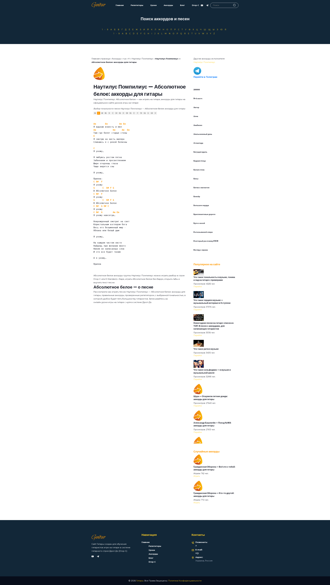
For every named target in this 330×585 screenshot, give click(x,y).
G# (152, 113)
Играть (196, 476)
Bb (105, 113)
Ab (95, 113)
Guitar (98, 5)
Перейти (197, 286)
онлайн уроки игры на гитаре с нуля (112, 302)
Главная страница (101, 58)
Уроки (153, 5)
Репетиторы (137, 5)
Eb (130, 113)
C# (116, 113)
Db (120, 113)
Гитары (139, 580)
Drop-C (195, 5)
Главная (120, 5)
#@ (197, 553)
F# (141, 113)
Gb (145, 113)
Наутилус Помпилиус (142, 58)
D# (127, 113)
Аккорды (168, 5)
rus (124, 58)
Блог (182, 5)
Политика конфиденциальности (184, 580)
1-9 (106, 29)
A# (102, 113)
